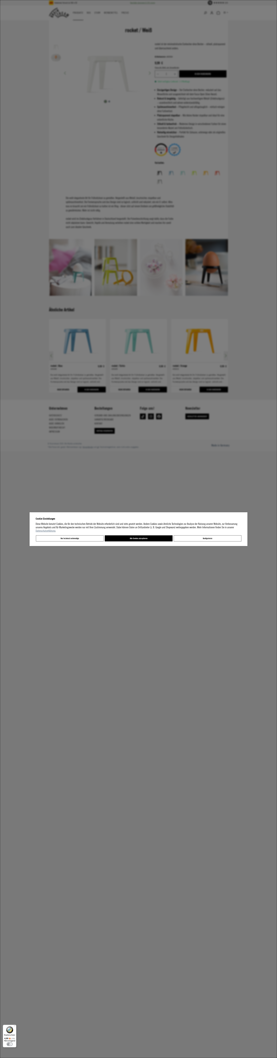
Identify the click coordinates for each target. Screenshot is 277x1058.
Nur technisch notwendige (70, 538)
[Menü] (14, 1026)
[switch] (10, 1044)
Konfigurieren (207, 538)
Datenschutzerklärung (45, 530)
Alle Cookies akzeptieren (138, 538)
